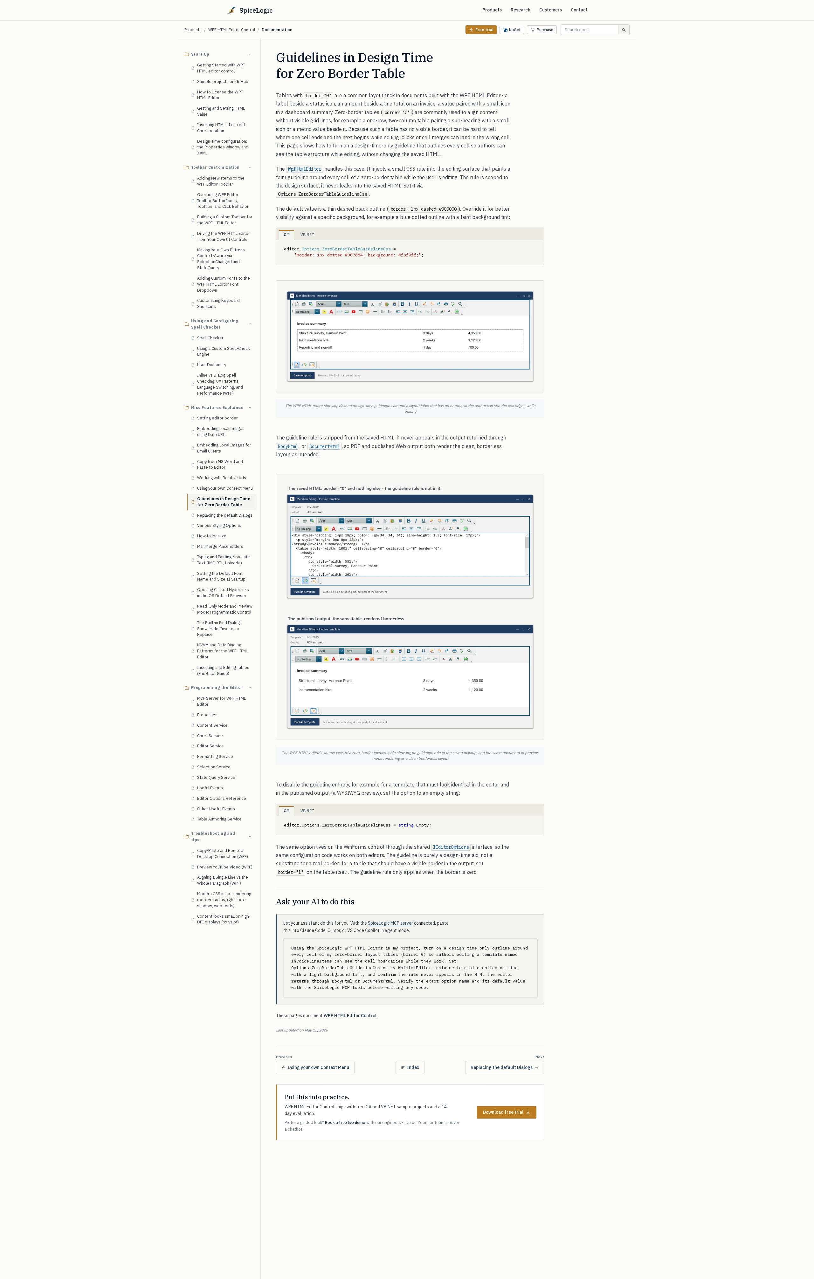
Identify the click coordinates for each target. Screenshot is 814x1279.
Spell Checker (210, 338)
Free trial (484, 29)
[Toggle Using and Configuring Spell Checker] (250, 324)
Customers (550, 10)
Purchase (545, 29)
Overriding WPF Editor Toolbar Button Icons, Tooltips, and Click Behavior (223, 200)
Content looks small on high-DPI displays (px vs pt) (224, 919)
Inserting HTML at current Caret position (221, 127)
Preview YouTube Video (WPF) (224, 866)
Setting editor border (217, 418)
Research (520, 10)
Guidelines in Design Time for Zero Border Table (223, 501)
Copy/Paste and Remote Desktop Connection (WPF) (222, 853)
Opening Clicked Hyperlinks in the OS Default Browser (223, 592)
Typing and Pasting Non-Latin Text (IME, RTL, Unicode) (224, 560)
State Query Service (216, 777)
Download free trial (503, 1112)
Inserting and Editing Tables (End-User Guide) (223, 670)
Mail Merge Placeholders (220, 546)
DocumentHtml (324, 446)
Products (492, 10)
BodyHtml (288, 446)
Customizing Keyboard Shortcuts (218, 303)
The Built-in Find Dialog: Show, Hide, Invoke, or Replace (219, 628)
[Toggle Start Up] (250, 54)
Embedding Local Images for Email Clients (224, 448)
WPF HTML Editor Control (231, 29)
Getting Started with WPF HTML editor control (221, 68)
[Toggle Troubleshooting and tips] (250, 837)
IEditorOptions (451, 847)
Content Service (212, 725)
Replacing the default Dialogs (224, 515)
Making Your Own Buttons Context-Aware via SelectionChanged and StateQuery (221, 258)
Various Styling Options (219, 525)
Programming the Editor (217, 687)
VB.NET (307, 234)
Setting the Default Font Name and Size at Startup (221, 576)
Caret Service (210, 735)
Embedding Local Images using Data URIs (221, 431)
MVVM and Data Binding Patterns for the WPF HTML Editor (222, 651)
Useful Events (210, 788)
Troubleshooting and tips (213, 836)
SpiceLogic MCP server (390, 923)
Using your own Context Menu (225, 488)
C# (286, 234)
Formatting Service (215, 756)
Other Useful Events (216, 808)
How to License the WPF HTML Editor (220, 94)
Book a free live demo (345, 1122)
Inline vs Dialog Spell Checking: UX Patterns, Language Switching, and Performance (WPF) (220, 384)
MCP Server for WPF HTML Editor (221, 701)
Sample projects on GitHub (222, 81)
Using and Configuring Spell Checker (214, 324)
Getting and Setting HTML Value (221, 111)
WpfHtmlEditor (304, 169)
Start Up (200, 54)
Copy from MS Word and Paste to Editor (220, 464)
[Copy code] (537, 246)
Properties (207, 715)
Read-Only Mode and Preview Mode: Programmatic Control (224, 609)
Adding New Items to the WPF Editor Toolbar (221, 181)
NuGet (515, 29)
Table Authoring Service (219, 819)
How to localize (211, 536)
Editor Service (210, 746)
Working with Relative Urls (221, 477)
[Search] (623, 29)
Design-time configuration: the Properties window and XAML (222, 147)
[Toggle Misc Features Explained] (250, 407)
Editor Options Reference (221, 798)
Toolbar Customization (215, 167)
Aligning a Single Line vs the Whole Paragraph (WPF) (222, 880)
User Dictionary (211, 364)
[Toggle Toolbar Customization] (250, 167)
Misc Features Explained (217, 407)
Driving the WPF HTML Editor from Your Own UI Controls (223, 236)
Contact (579, 10)
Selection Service (214, 767)
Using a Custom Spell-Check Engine (223, 351)
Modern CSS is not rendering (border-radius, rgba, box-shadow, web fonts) (224, 899)
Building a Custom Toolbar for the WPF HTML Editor (224, 220)
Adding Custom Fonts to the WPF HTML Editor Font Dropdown (223, 284)
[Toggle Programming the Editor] (250, 688)
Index (413, 1067)
